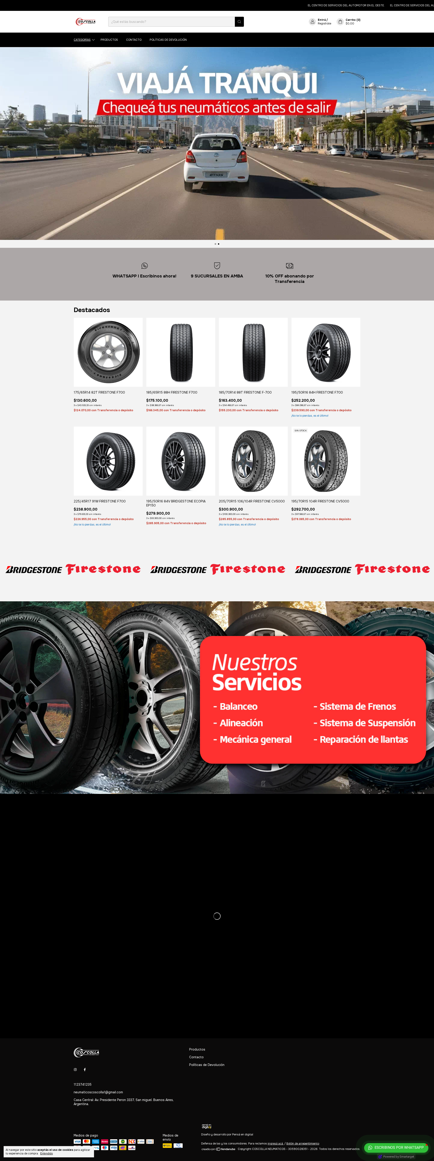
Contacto (134, 40)
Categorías (82, 40)
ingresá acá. (276, 1143)
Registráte (324, 23)
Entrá (322, 20)
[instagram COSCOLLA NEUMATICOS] (75, 1070)
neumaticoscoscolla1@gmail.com (98, 1092)
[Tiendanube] (218, 1150)
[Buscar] (239, 22)
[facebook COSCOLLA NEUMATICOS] (84, 1070)
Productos (109, 40)
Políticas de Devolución (168, 40)
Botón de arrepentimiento (302, 1143)
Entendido (46, 1153)
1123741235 (83, 1084)
